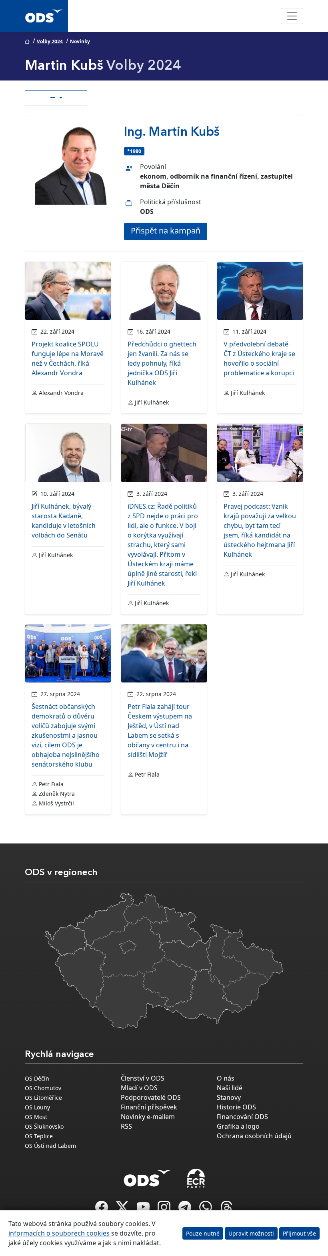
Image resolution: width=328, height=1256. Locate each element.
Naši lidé (229, 1087)
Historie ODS (236, 1107)
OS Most (36, 1117)
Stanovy (229, 1097)
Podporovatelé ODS (151, 1097)
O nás (225, 1078)
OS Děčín (37, 1078)
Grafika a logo (238, 1126)
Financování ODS (242, 1116)
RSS (126, 1126)
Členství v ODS (142, 1078)
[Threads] (226, 1209)
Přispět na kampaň (165, 230)
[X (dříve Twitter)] (123, 1209)
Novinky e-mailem (148, 1116)
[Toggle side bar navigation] (56, 97)
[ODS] (147, 1176)
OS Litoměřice (43, 1097)
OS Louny (37, 1107)
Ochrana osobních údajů (254, 1135)
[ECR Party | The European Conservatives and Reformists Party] (195, 1178)
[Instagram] (165, 1209)
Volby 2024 (50, 41)
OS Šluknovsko (44, 1126)
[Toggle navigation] (292, 16)
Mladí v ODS (139, 1087)
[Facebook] (102, 1209)
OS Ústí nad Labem (50, 1145)
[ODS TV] (144, 1209)
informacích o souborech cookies (59, 1233)
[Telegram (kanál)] (185, 1209)
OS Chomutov (43, 1088)
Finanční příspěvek (149, 1107)
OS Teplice (39, 1136)
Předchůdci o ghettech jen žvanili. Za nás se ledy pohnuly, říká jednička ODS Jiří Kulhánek (162, 363)
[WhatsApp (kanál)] (206, 1209)
